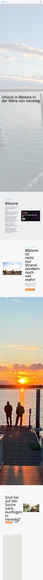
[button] (40, 2)
